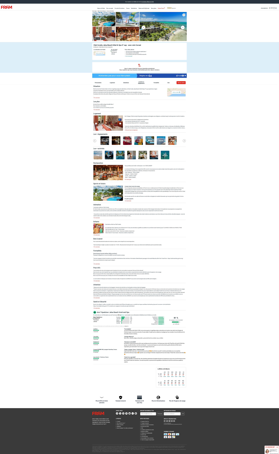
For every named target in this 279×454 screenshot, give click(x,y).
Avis (168, 82)
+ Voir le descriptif (128, 56)
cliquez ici (123, 451)
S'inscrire (160, 413)
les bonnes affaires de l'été (147, 1)
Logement (112, 82)
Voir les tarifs (181, 82)
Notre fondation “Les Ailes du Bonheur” (125, 428)
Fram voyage (94, 11)
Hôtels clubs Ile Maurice (102, 11)
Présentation (98, 82)
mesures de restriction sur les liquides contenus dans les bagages (130, 287)
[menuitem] (101, 8)
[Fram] (6, 7)
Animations (126, 82)
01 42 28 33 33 (264, 8)
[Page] (117, 413)
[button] (108, 123)
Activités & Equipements (141, 82)
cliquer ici (126, 326)
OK (183, 413)
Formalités (156, 82)
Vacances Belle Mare (110, 11)
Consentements (144, 436)
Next (182, 27)
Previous (143, 27)
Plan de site (143, 434)
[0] (274, 8)
